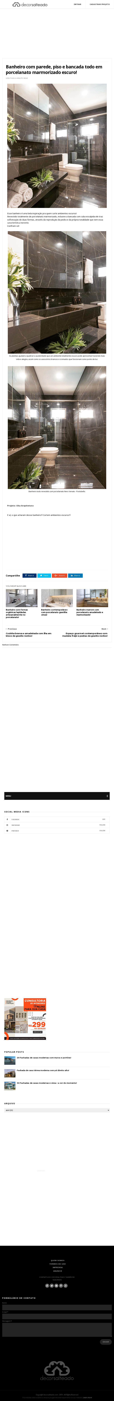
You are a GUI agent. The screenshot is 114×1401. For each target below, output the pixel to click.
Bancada (15, 564)
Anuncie (57, 1271)
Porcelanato (74, 564)
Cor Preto (32, 564)
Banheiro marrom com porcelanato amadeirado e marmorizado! (89, 612)
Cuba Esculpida (43, 564)
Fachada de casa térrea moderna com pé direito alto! (43, 1070)
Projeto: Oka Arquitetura (20, 505)
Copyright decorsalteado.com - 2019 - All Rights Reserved (57, 1395)
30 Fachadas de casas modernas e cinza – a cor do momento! (47, 1083)
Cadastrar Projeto (100, 4)
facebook (58, 819)
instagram (58, 825)
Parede (61, 564)
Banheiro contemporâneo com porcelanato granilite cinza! (54, 612)
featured (53, 564)
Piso (67, 564)
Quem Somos (58, 1260)
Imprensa (58, 1267)
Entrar (77, 4)
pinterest (58, 831)
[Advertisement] (57, 36)
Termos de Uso (57, 1264)
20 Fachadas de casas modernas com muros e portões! (44, 1058)
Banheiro (24, 564)
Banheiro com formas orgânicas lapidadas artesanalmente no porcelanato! (17, 614)
